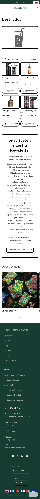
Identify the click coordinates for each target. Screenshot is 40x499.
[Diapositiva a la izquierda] (15, 317)
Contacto (7, 341)
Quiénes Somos (10, 336)
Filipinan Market (16, 495)
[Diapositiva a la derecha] (24, 317)
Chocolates (7, 310)
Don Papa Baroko (8, 111)
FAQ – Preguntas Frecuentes (15, 375)
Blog (6, 346)
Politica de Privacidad (12, 395)
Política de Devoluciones (13, 400)
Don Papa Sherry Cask (28, 111)
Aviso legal (8, 385)
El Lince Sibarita (10, 361)
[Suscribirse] (31, 249)
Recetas (7, 351)
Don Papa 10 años (8, 78)
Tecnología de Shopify (26, 495)
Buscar (7, 356)
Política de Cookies (11, 380)
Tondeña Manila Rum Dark (28, 79)
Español (19, 483)
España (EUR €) (19, 471)
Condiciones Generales (13, 390)
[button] (2, 7)
